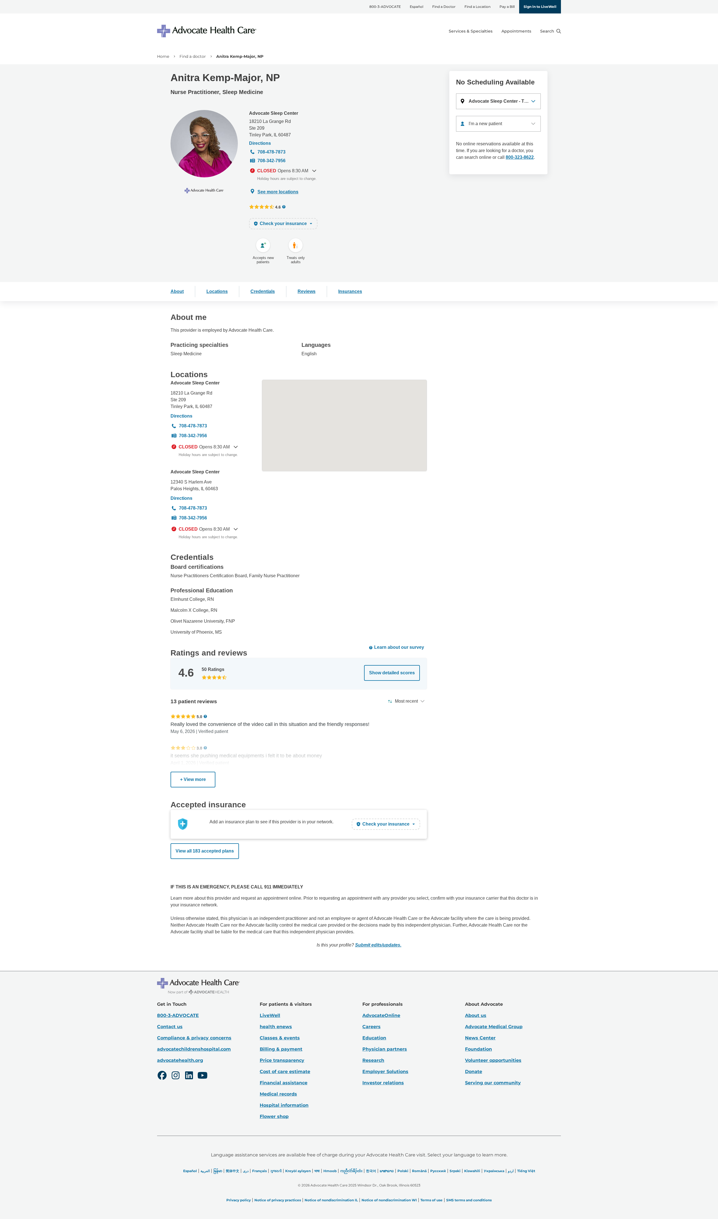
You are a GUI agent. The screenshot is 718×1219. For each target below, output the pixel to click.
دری (245, 1171)
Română (419, 1171)
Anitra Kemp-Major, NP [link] (239, 56)
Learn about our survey (399, 647)
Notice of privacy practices (277, 1200)
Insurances (350, 291)
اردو (511, 1171)
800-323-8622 (520, 157)
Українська (494, 1171)
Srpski (455, 1171)
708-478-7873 (271, 152)
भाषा (317, 1171)
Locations (217, 291)
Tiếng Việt (526, 1171)
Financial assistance (283, 1082)
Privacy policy (238, 1200)
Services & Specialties (471, 31)
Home (163, 56)
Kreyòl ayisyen (298, 1171)
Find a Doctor (443, 6)
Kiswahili (472, 1171)
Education (374, 1038)
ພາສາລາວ (387, 1171)
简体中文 (232, 1171)
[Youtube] (202, 1076)
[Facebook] (162, 1076)
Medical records (278, 1094)
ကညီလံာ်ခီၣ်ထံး (351, 1171)
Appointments (516, 31)
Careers (371, 1026)
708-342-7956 (271, 160)
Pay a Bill (507, 6)
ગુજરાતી (276, 1171)
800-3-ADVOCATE (385, 6)
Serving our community (493, 1082)
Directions (260, 143)
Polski (402, 1171)
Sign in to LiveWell (540, 6)
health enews (276, 1026)
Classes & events (280, 1038)
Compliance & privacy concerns (194, 1038)
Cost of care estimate (285, 1071)
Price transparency (282, 1060)
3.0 (199, 748)
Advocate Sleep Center (273, 113)
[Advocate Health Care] (207, 31)
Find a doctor (193, 56)
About (177, 291)
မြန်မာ (217, 1171)
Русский (438, 1171)
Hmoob (330, 1171)
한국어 (371, 1171)
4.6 (278, 207)
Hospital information (284, 1105)
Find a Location (477, 6)
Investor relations (383, 1082)
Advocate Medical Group (494, 1026)
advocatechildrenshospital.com (194, 1049)
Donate (473, 1071)
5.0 (199, 716)
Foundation (478, 1049)
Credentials (262, 291)
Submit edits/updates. (378, 945)
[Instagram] (175, 1076)
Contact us (170, 1026)
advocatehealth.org (180, 1060)
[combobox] (498, 124)
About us (475, 1015)
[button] (498, 101)
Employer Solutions (385, 1071)
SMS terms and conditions (469, 1200)
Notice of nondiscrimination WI (389, 1200)
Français (259, 1171)
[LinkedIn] (189, 1076)
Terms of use (431, 1200)
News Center (480, 1038)
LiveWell (270, 1015)
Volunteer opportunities (493, 1060)
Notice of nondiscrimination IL (331, 1200)
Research (373, 1060)
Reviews (307, 291)
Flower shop (274, 1116)
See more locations (277, 191)
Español (416, 6)
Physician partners (384, 1049)
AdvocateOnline (381, 1015)
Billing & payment (281, 1049)
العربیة (205, 1171)
